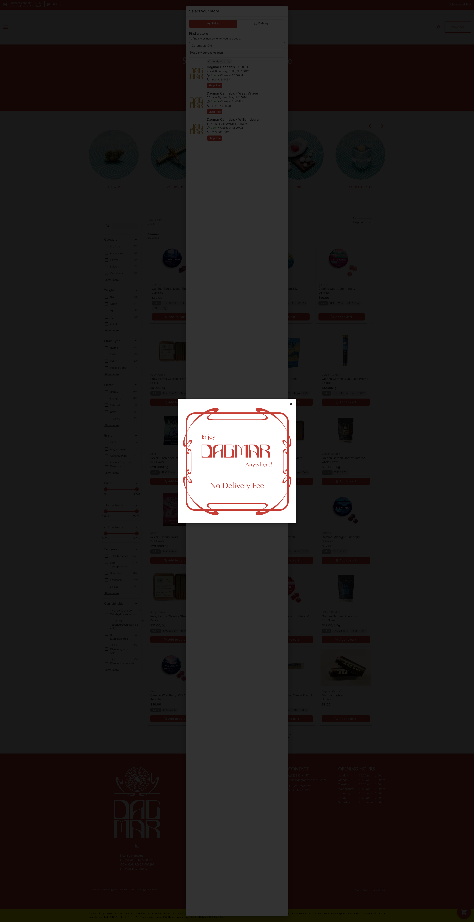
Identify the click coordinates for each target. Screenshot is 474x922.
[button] (291, 403)
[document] (237, 461)
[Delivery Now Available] (237, 461)
